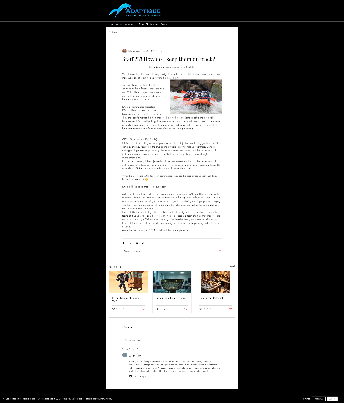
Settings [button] (306, 398)
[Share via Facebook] (123, 243)
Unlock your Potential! (211, 298)
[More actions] (220, 51)
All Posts (113, 32)
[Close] (340, 399)
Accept (332, 398)
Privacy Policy (106, 398)
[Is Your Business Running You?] (128, 282)
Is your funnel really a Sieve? (171, 298)
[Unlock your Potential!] (215, 282)
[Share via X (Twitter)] (130, 243)
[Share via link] (143, 243)
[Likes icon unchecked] (130, 376)
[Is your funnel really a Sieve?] (172, 282)
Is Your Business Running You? (125, 299)
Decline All (318, 398)
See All (232, 266)
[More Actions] (220, 355)
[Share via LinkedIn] (136, 243)
